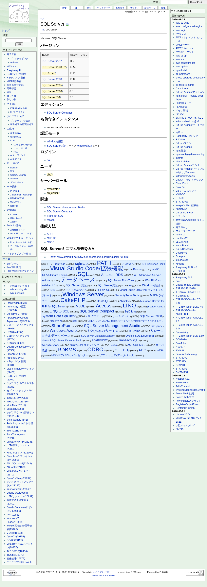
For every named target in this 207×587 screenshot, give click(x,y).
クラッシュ (182, 216)
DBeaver (127, 263)
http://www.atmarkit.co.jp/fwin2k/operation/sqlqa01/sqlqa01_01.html (90, 257)
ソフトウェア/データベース (116, 355)
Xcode (13, 221)
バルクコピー (94, 316)
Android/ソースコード (21, 233)
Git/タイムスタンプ (186, 190)
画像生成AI (15, 133)
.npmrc (179, 158)
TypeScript (26, 194)
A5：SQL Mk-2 (19, 463)
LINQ (129, 305)
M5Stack (11, 66)
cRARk (15, 332)
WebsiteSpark (50, 345)
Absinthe (124, 301)
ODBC (50, 242)
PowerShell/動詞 (185, 393)
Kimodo (180, 263)
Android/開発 (14, 225)
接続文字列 (56, 321)
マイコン (11, 103)
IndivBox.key (18, 398)
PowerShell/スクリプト (188, 400)
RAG (16, 151)
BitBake (15, 408)
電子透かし (182, 227)
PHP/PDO (102, 289)
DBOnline (134, 330)
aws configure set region (189, 26)
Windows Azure (63, 330)
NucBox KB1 (183, 378)
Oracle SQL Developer (140, 335)
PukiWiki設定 (14, 267)
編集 (163, 8)
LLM (12, 140)
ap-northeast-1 (184, 74)
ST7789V (181, 361)
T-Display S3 (183, 295)
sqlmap (81, 263)
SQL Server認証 (56, 145)
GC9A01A (181, 339)
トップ (6, 30)
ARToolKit (16, 467)
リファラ (134, 8)
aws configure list (185, 63)
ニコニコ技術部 (15, 85)
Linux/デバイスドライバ (20, 237)
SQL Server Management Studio (66, 207)
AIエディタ (15, 159)
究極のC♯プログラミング (84, 345)
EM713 (180, 429)
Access (103, 305)
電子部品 (11, 88)
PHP (12, 191)
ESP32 (13, 108)
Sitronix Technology (186, 354)
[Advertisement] (119, 22)
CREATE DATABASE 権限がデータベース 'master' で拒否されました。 (126, 321)
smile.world (17, 419)
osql (74, 321)
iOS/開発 (11, 210)
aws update (182, 66)
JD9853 (180, 350)
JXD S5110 (17, 551)
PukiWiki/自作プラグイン (20, 270)
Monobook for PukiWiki (103, 575)
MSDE (51, 219)
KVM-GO (180, 194)
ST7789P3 (181, 368)
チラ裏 (6, 259)
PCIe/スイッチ (183, 103)
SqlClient (130, 311)
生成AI (10, 128)
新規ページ (149, 8)
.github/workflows (185, 176)
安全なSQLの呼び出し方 (102, 330)
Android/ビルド (17, 230)
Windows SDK (19, 489)
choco (179, 81)
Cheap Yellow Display (188, 284)
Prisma (137, 269)
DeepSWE (181, 252)
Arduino (14, 62)
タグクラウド (14, 263)
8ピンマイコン (17, 112)
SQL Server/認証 (76, 285)
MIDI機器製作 (14, 81)
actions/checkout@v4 (187, 121)
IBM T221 (16, 430)
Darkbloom (182, 88)
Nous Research (184, 249)
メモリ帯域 (182, 110)
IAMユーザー (183, 44)
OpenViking (182, 332)
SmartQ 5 (16, 354)
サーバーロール (120, 316)
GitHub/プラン (183, 143)
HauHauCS (182, 238)
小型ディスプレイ (185, 425)
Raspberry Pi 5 (184, 277)
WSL (12, 171)
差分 (89, 8)
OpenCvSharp (19, 478)
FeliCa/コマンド (20, 452)
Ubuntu (22, 175)
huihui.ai (180, 234)
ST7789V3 (181, 357)
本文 (64, 8)
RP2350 (180, 271)
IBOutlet (15, 555)
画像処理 (14, 124)
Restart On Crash (185, 408)
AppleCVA (181, 209)
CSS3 (21, 198)
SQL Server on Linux (153, 264)
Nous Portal (182, 245)
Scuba (113, 345)
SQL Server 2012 (52, 61)
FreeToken (181, 343)
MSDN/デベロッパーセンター (70, 355)
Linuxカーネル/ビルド (21, 242)
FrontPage (17, 303)
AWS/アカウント (185, 52)
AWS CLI (181, 33)
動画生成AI (15, 137)
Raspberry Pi (14, 70)
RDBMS (67, 349)
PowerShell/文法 (185, 397)
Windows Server (83, 294)
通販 (9, 92)
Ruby (18, 191)
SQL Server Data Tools (121, 280)
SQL (42, 19)
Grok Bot (180, 187)
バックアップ (103, 8)
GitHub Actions (184, 147)
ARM (19, 108)
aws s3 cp (181, 55)
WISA (160, 350)
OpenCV (16, 536)
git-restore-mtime (185, 85)
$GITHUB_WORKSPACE (189, 117)
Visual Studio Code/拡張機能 (86, 268)
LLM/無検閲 (182, 241)
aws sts (180, 59)
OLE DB (52, 238)
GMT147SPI (182, 372)
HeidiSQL (103, 301)
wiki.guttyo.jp (17, 293)
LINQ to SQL (59, 311)
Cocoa (13, 214)
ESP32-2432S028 (186, 288)
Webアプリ (15, 202)
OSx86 (15, 540)
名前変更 (120, 8)
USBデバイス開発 (16, 74)
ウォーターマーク (185, 231)
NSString (16, 343)
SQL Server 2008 (52, 79)
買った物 (11, 95)
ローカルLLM (20, 148)
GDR (52, 290)
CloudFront (182, 183)
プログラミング (15, 116)
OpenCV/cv (17, 492)
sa (48, 160)
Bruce (179, 281)
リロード (77, 8)
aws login (181, 30)
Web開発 (12, 186)
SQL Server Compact (59, 112)
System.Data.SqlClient (58, 316)
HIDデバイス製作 (16, 77)
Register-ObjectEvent (187, 404)
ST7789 (180, 198)
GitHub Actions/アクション (190, 92)
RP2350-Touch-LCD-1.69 (190, 335)
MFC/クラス (18, 401)
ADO (50, 234)
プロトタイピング (19, 58)
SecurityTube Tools (127, 295)
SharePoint (62, 325)
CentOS (14, 175)
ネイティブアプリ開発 (19, 253)
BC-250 (180, 114)
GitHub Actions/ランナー (189, 165)
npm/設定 (181, 150)
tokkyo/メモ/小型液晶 (187, 205)
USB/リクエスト (20, 496)
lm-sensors (182, 382)
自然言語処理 (26, 124)
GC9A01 (180, 365)
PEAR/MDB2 (100, 340)
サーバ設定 (13, 163)
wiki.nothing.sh (18, 289)
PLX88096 (181, 106)
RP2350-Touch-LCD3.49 (189, 306)
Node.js (14, 206)
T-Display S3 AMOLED (188, 292)
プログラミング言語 (20, 120)
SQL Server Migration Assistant (98, 335)
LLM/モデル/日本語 (23, 144)
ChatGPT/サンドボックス (189, 179)
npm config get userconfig (190, 154)
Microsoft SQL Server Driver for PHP (61, 340)
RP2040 (180, 139)
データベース (17, 182)
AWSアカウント (184, 48)
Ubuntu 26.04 (183, 414)
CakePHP (73, 300)
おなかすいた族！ (20, 285)
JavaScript (15, 194)
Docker (14, 167)
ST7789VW (182, 201)
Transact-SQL (55, 215)
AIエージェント (18, 155)
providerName (155, 306)
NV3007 (180, 347)
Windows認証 (55, 141)
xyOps (179, 132)
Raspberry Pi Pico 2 (186, 267)
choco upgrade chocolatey (190, 77)
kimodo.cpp (182, 260)
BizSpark (156, 326)
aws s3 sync (182, 22)
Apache (14, 178)
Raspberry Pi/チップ (187, 136)
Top (42, 30)
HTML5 (14, 198)
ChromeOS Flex (184, 212)
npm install (182, 70)
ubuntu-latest (183, 161)
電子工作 (11, 54)
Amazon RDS (112, 275)
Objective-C (16, 218)
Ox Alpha (181, 256)
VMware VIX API (20, 441)
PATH (104, 263)
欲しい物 (11, 99)
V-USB (15, 533)
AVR (25, 108)
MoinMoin (16, 405)
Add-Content (183, 386)
